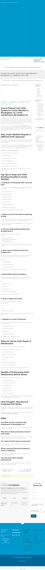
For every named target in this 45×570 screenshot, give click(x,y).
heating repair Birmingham (10, 102)
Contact (39, 67)
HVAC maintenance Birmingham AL (20, 102)
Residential (12, 67)
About (8, 67)
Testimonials (36, 543)
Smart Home (39, 96)
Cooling (38, 90)
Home (5, 67)
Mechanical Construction (38, 540)
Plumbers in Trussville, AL (28, 545)
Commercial (17, 67)
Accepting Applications (33, 67)
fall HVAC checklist (22, 101)
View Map (37, 140)
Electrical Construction (38, 541)
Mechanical (26, 67)
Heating (38, 88)
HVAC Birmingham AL (13, 101)
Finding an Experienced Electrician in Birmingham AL (28, 542)
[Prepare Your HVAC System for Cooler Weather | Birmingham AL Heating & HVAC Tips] (17, 91)
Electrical (21, 67)
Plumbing (38, 91)
